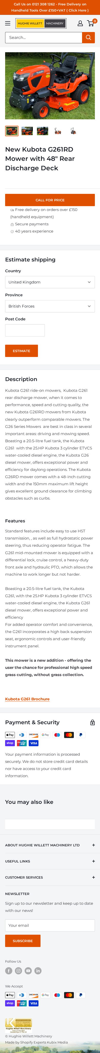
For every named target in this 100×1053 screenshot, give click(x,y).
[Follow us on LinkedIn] (38, 970)
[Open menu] (7, 23)
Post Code (15, 319)
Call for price (50, 200)
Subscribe (23, 941)
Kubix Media (57, 1042)
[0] (90, 23)
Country (13, 270)
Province (14, 294)
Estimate (21, 351)
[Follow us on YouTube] (28, 970)
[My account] (80, 23)
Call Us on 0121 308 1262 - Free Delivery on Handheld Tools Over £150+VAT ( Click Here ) (50, 7)
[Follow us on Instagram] (18, 970)
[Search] (88, 37)
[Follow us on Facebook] (8, 970)
